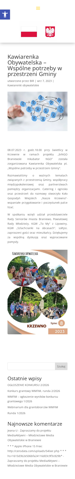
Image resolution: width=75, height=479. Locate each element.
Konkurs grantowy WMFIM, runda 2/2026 (34, 391)
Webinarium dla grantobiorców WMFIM (33, 407)
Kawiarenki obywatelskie (23, 85)
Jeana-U (13, 430)
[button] (5, 15)
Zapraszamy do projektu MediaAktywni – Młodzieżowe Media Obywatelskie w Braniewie (31, 435)
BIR (32, 81)
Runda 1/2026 (16, 413)
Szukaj (61, 366)
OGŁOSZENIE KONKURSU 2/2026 (28, 385)
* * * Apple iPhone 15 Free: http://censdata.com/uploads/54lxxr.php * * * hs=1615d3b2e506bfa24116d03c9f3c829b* (37, 451)
